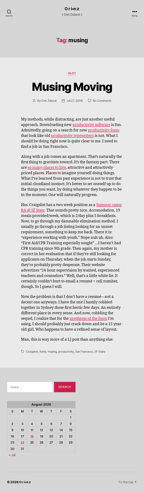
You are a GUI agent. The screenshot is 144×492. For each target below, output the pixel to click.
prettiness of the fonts (88, 318)
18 (32, 436)
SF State (99, 351)
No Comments (102, 100)
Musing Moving (72, 86)
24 (22, 442)
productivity (66, 351)
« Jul (12, 455)
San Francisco (84, 351)
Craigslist (32, 351)
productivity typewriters (72, 135)
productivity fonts (103, 130)
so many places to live (47, 167)
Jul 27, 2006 (75, 100)
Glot (72, 73)
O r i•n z (72, 9)
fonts (43, 351)
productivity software (91, 124)
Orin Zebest (49, 100)
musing (52, 351)
